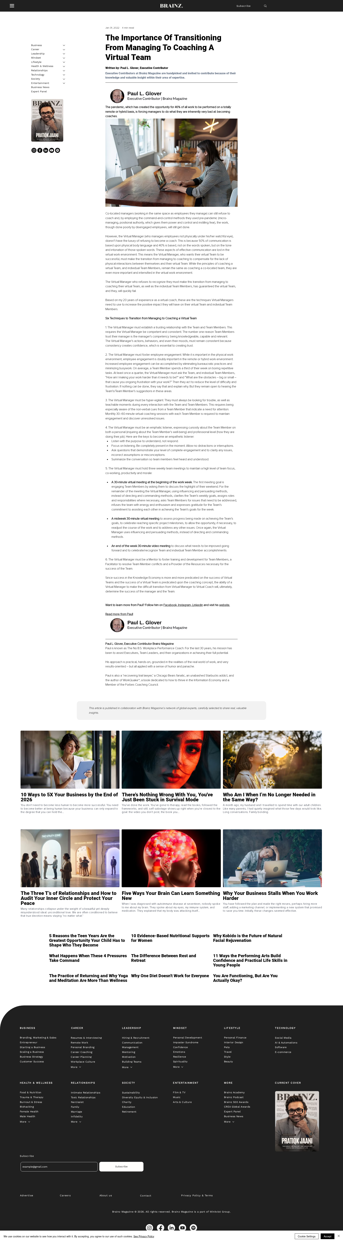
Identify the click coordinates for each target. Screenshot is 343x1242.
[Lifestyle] (64, 62)
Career (35, 49)
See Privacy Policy (143, 1236)
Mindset (36, 57)
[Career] (64, 49)
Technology (37, 74)
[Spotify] (57, 150)
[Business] (64, 45)
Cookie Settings (306, 1236)
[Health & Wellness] (64, 66)
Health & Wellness (42, 66)
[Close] (339, 1236)
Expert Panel (39, 91)
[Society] (64, 79)
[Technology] (64, 75)
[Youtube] (51, 150)
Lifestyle (36, 62)
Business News (40, 87)
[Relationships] (64, 71)
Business (36, 45)
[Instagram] (33, 150)
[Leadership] (64, 54)
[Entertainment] (64, 83)
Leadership (38, 53)
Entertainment (40, 83)
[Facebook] (39, 150)
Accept (327, 1236)
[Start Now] (70, 810)
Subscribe (244, 5)
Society (35, 78)
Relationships (39, 70)
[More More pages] (80, 1067)
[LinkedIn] (45, 150)
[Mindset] (64, 58)
